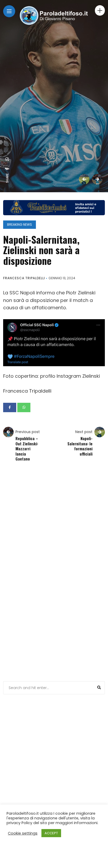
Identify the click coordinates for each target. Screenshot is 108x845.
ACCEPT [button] (51, 833)
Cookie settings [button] (22, 833)
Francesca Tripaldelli (24, 278)
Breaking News (19, 224)
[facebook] (7, 168)
